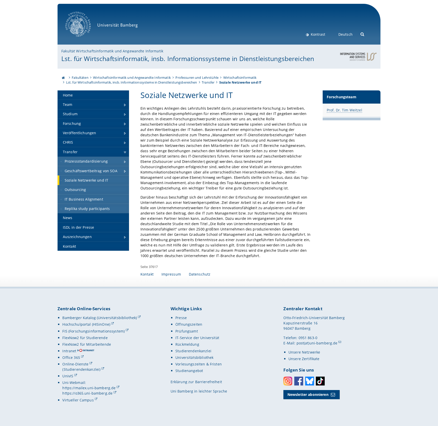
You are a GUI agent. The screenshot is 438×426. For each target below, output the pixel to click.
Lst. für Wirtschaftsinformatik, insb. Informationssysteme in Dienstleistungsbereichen (187, 58)
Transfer (208, 82)
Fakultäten (80, 77)
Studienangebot (189, 370)
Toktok (320, 381)
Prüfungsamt (186, 331)
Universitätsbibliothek (194, 357)
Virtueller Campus (78, 400)
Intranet (69, 350)
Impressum (171, 274)
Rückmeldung (187, 344)
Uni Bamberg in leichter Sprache (199, 391)
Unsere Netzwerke (304, 352)
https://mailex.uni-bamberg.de (89, 387)
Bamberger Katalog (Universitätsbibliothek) (99, 317)
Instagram (287, 381)
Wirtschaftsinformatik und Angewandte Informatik (132, 77)
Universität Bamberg (83, 39)
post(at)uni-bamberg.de (317, 343)
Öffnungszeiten (188, 324)
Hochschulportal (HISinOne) (86, 324)
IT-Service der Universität (197, 337)
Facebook (298, 381)
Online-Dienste (75, 364)
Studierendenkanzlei (193, 350)
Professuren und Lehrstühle (196, 77)
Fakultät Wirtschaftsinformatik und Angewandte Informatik (112, 51)
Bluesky (309, 381)
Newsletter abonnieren (307, 394)
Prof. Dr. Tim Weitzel (344, 110)
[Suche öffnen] (362, 34)
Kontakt (147, 274)
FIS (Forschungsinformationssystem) (93, 331)
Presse (181, 317)
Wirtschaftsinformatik (240, 77)
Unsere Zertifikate (304, 358)
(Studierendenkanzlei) (81, 369)
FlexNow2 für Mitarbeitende (86, 344)
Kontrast (317, 34)
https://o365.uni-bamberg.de (87, 393)
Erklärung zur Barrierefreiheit (196, 381)
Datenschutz (200, 274)
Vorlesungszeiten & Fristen (198, 364)
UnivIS (67, 376)
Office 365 (71, 357)
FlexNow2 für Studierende (84, 337)
